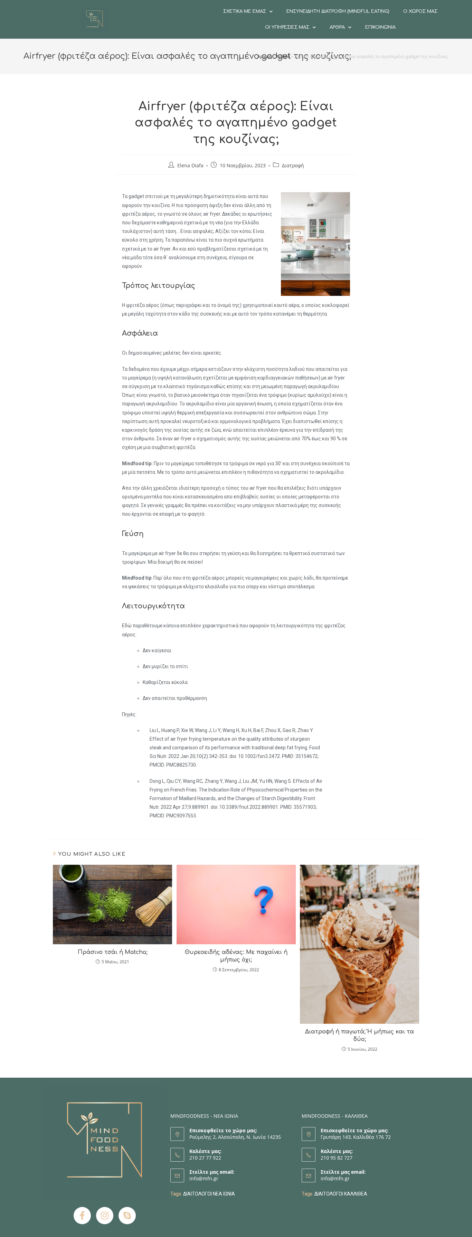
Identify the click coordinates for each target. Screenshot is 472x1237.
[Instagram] (104, 1215)
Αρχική (264, 56)
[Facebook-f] (82, 1215)
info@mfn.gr (203, 1178)
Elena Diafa (190, 165)
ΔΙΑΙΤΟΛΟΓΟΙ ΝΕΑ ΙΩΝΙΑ (209, 1194)
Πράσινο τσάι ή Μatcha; (113, 952)
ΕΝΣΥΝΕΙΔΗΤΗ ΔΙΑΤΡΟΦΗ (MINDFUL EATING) (337, 11)
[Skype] (127, 1215)
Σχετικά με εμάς (244, 11)
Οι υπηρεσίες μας (287, 27)
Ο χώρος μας (420, 11)
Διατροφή (293, 165)
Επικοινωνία (380, 27)
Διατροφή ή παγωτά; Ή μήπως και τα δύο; (359, 1035)
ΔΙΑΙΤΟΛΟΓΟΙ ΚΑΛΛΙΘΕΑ (340, 1194)
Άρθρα (337, 27)
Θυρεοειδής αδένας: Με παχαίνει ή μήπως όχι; (236, 956)
